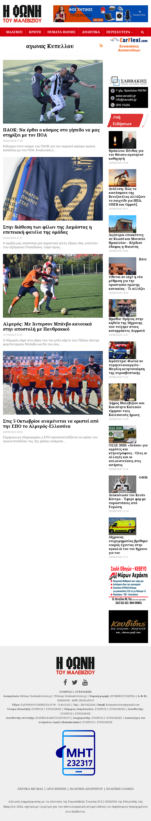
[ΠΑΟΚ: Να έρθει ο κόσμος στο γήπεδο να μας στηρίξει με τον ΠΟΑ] (53, 92)
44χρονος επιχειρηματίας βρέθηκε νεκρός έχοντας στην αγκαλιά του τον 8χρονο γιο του (128, 545)
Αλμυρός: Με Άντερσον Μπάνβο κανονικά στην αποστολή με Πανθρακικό (47, 326)
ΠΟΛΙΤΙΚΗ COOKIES (120, 789)
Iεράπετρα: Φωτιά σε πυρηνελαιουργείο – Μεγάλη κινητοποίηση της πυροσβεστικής (127, 367)
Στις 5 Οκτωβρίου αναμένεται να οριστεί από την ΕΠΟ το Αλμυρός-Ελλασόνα (51, 423)
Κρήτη (35, 32)
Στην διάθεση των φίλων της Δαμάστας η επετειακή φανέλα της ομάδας (47, 229)
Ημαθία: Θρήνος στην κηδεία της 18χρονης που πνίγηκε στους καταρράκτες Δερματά (127, 325)
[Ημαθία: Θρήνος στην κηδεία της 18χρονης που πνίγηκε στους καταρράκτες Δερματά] (122, 308)
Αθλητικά (91, 32)
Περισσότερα (118, 32)
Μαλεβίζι (14, 32)
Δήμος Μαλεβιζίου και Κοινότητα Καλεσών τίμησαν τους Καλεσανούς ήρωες (127, 409)
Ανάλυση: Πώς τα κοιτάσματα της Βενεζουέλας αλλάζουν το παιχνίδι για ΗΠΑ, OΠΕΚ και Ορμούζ (127, 197)
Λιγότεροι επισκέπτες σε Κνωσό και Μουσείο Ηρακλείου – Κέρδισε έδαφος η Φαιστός (127, 241)
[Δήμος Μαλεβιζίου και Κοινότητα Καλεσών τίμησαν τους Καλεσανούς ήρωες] (122, 392)
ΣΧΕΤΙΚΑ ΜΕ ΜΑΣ (30, 789)
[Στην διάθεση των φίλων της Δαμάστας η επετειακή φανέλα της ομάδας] (53, 189)
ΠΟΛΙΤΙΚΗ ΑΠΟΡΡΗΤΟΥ (86, 789)
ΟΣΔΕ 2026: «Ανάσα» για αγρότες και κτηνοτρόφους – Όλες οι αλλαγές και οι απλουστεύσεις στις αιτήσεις (128, 455)
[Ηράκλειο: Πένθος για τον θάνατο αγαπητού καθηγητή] (122, 140)
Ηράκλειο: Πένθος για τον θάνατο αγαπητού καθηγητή (126, 155)
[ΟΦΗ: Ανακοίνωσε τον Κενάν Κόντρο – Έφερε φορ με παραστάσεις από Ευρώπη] (122, 484)
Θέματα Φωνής (61, 32)
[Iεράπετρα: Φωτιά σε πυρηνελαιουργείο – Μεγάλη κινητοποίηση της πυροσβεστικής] (122, 350)
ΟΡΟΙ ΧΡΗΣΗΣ (56, 789)
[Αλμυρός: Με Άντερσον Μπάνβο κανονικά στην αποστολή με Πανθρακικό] (53, 286)
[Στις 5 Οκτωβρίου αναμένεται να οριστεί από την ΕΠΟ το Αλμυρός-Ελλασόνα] (53, 383)
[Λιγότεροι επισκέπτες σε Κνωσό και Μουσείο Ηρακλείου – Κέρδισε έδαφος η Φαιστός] (122, 224)
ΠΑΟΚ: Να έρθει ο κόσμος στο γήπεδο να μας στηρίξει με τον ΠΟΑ (51, 132)
